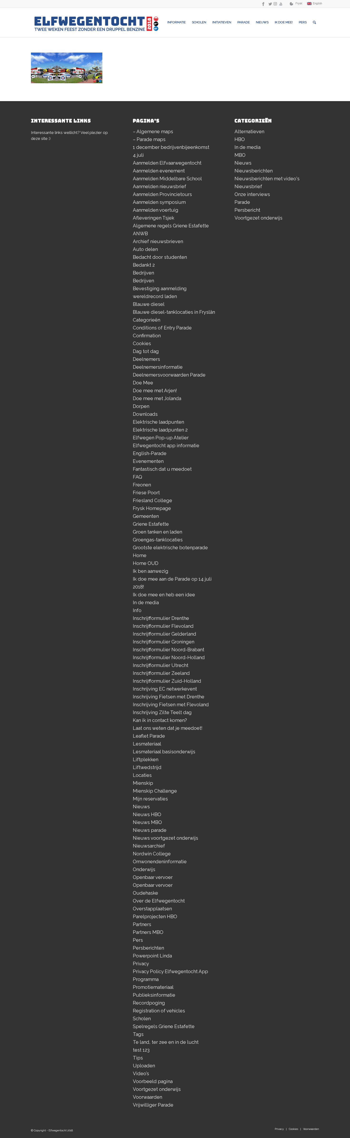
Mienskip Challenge (155, 791)
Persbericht (247, 210)
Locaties (142, 775)
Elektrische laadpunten (158, 422)
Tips (138, 1058)
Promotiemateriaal (153, 987)
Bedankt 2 (144, 265)
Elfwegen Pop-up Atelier (161, 438)
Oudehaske (145, 893)
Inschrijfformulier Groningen (163, 642)
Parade (242, 202)
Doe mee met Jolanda (157, 398)
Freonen (142, 485)
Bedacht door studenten (160, 257)
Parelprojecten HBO (155, 916)
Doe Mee (143, 383)
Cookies (142, 343)
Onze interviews (252, 194)
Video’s (141, 1073)
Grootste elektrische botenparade (170, 547)
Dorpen (141, 406)
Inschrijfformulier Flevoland (163, 626)
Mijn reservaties (150, 799)
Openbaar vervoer (153, 877)
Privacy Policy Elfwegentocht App (170, 971)
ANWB (140, 233)
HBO (240, 139)
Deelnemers (146, 359)
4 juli (138, 155)
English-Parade (149, 453)
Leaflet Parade (149, 736)
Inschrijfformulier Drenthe (161, 618)
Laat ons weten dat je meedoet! (167, 728)
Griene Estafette (151, 524)
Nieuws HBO (147, 814)
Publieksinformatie (154, 995)
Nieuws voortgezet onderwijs (165, 838)
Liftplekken (145, 759)
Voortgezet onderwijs (157, 1089)
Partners (142, 924)
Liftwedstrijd (147, 767)
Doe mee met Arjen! (155, 390)
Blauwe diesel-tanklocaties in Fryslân (174, 312)
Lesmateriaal (147, 744)
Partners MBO (148, 932)
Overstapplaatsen (152, 909)
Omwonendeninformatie (160, 861)
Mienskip (143, 783)
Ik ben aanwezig (150, 571)
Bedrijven (143, 273)
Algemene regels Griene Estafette (171, 226)
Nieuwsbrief (248, 186)
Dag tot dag (146, 351)
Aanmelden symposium (159, 202)
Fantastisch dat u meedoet (162, 469)
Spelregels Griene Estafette (164, 1026)
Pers (138, 940)
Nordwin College (152, 854)
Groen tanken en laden (157, 532)
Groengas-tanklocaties (158, 540)
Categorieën (146, 320)
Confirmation (147, 335)
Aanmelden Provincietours (162, 194)
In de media (146, 602)
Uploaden (144, 1066)
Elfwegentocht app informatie (166, 445)
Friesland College (152, 500)
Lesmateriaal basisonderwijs (164, 752)
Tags (138, 1034)
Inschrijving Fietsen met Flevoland (171, 704)
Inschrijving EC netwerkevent (165, 689)
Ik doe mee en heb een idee (164, 595)
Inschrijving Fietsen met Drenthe (168, 697)
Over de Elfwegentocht (159, 901)
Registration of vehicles (159, 1011)
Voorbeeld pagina (153, 1081)
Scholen (142, 1018)
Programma (146, 979)
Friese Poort (146, 492)
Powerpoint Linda (152, 956)
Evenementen (148, 461)
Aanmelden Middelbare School (167, 178)
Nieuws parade (149, 830)
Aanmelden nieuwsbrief (159, 186)
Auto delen (145, 249)
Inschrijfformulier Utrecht (160, 665)
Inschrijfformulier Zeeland (161, 673)
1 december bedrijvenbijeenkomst (171, 147)
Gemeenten (146, 516)
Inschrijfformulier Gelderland (164, 634)
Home (139, 555)
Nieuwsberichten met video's (267, 178)
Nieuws (141, 806)
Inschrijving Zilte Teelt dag (162, 712)
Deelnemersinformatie (158, 367)
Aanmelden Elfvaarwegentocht (167, 163)
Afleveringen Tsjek (153, 218)
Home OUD (145, 563)
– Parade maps (149, 139)
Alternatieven (249, 131)
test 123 (141, 1050)
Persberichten (148, 948)
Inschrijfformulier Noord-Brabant (168, 649)
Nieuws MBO (147, 822)
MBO (240, 155)
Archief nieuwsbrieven (158, 241)
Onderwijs (144, 869)
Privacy (141, 963)
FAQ (137, 477)
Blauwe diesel (149, 304)
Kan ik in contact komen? (160, 720)
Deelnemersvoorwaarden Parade (169, 375)
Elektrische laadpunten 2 (160, 430)
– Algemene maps (153, 131)
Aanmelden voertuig (155, 210)
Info (137, 610)
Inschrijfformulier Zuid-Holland (167, 681)
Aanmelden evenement (159, 171)
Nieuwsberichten (254, 171)
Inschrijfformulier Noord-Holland (169, 657)
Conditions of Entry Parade (162, 328)
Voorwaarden (147, 1097)
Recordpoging (149, 1003)
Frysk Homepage (152, 508)
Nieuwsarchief (149, 846)
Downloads (145, 414)
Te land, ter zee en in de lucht (166, 1042)
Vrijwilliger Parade (153, 1105)
